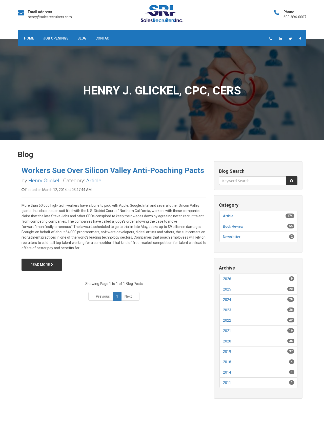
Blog (82, 38)
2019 (227, 352)
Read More (40, 265)
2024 (227, 300)
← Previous (101, 296)
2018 (227, 362)
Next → (130, 296)
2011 (227, 383)
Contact (103, 38)
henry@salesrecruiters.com (50, 17)
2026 (227, 279)
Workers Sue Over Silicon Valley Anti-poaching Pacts (113, 170)
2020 (227, 341)
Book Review (233, 226)
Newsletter (231, 237)
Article (93, 181)
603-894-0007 (295, 17)
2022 (227, 320)
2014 (227, 372)
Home (29, 38)
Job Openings (56, 38)
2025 (227, 289)
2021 (227, 331)
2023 (227, 310)
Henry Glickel (43, 181)
